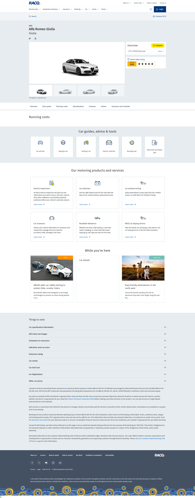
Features (92, 106)
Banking (77, 9)
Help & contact (152, 3)
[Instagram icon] (53, 463)
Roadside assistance (50, 9)
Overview (33, 106)
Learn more (38, 204)
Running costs (62, 106)
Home (94, 9)
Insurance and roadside (121, 106)
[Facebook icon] (32, 463)
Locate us (163, 3)
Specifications (78, 106)
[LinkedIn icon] (60, 463)
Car (86, 9)
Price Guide (46, 106)
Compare (159, 45)
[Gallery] (77, 63)
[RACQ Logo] (159, 455)
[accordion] (97, 327)
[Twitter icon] (39, 463)
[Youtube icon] (46, 463)
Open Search (151, 9)
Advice (103, 106)
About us (126, 3)
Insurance (66, 9)
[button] (160, 9)
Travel (103, 9)
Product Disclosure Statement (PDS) (81, 399)
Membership (33, 9)
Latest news (138, 3)
